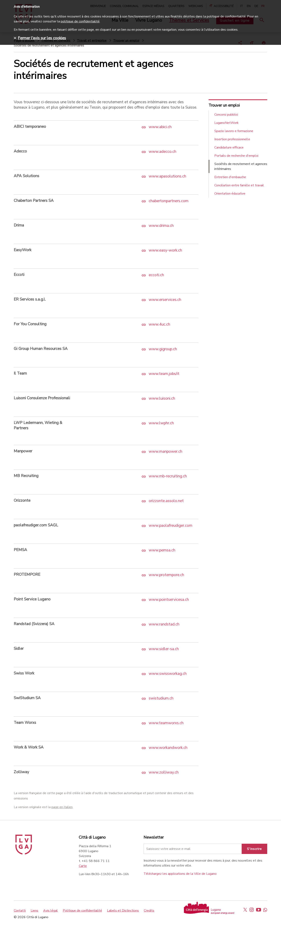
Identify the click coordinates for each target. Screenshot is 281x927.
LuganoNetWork (226, 123)
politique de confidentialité (80, 21)
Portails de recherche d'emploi (236, 155)
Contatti (20, 910)
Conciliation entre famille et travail (239, 185)
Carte (83, 866)
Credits (149, 910)
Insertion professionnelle (232, 139)
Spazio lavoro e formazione (233, 131)
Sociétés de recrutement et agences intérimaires (240, 166)
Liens (34, 910)
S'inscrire (254, 849)
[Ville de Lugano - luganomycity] (245, 910)
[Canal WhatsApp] (265, 909)
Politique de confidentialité (82, 910)
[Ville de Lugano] (24, 853)
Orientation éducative (229, 193)
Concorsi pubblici (226, 114)
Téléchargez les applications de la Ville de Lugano (180, 873)
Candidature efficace (229, 147)
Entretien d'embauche (230, 177)
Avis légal (50, 910)
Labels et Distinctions (123, 910)
